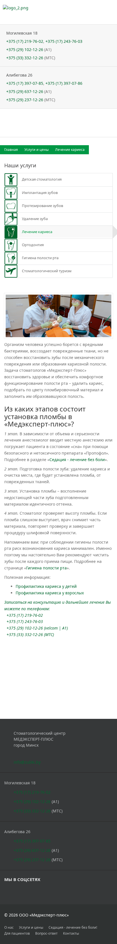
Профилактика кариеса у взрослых (50, 592)
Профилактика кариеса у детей (46, 586)
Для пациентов (17, 933)
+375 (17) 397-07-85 (24, 83)
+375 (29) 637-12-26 (24, 91)
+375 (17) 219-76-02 (24, 41)
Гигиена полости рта (46, 568)
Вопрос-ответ (46, 933)
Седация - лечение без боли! (73, 927)
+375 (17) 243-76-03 (63, 41)
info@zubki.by (27, 762)
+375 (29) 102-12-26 (24, 49)
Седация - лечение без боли (77, 459)
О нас (9, 927)
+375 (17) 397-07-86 (63, 83)
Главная (11, 149)
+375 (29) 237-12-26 (24, 99)
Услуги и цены (36, 149)
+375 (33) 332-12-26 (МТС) (30, 634)
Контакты (71, 933)
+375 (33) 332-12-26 (24, 57)
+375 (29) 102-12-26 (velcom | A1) (37, 628)
